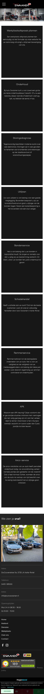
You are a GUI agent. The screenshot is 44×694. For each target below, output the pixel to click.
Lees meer (10, 687)
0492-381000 (6, 584)
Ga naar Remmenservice (14, 397)
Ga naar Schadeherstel (13, 343)
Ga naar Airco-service (13, 504)
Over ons (5, 635)
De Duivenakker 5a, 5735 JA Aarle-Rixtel (17, 572)
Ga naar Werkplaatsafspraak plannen (19, 74)
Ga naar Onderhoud (12, 128)
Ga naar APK (9, 450)
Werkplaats (6, 631)
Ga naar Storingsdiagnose (15, 182)
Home (3, 619)
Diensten (5, 627)
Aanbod (4, 623)
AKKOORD (7, 691)
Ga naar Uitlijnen (11, 236)
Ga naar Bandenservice (13, 289)
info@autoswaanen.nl (10, 596)
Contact (4, 639)
